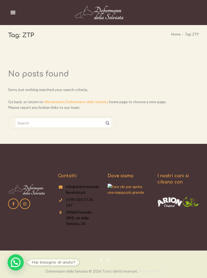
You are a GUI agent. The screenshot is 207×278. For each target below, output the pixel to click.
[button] (16, 262)
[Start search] (107, 122)
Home (176, 34)
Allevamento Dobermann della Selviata (76, 101)
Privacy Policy (150, 271)
